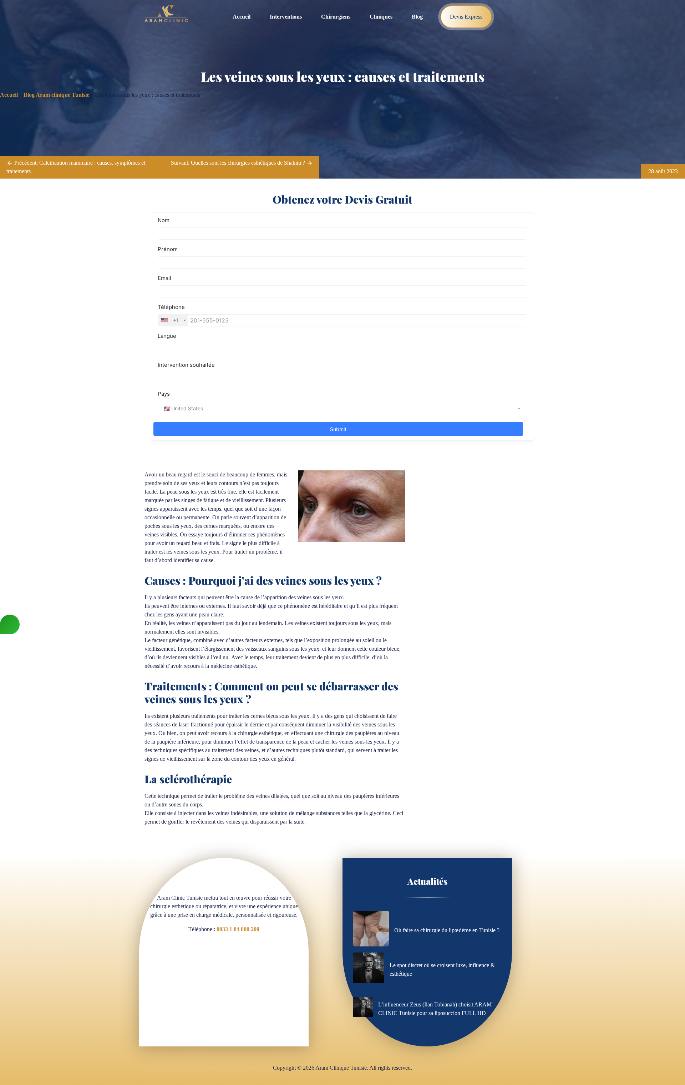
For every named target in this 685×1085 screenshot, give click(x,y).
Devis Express (466, 17)
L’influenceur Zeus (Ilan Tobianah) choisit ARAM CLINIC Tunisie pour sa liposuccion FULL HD (435, 1008)
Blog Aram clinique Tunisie (56, 95)
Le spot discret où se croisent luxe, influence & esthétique (442, 969)
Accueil (241, 17)
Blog (417, 17)
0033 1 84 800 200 (238, 929)
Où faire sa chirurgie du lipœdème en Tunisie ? (446, 930)
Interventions (286, 17)
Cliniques (381, 17)
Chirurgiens (335, 17)
